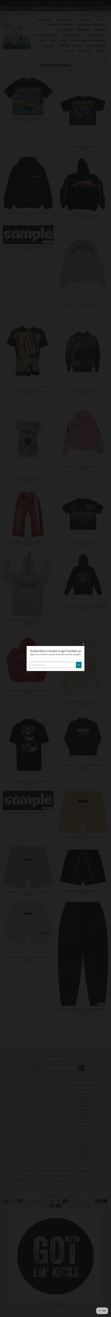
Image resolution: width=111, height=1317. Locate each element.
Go (78, 665)
